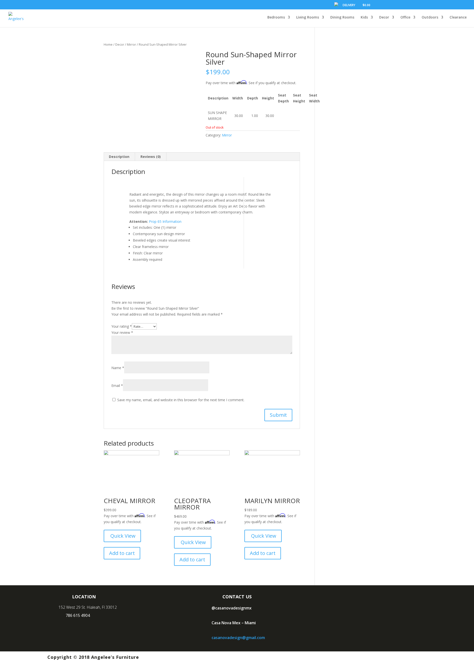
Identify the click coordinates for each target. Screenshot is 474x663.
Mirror (131, 44)
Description (119, 156)
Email (117, 385)
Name (117, 367)
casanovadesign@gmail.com (238, 637)
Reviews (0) (150, 156)
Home (108, 44)
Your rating (121, 326)
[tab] (119, 156)
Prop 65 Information (165, 221)
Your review (122, 332)
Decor (119, 44)
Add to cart (122, 553)
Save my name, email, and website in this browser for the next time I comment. (180, 400)
